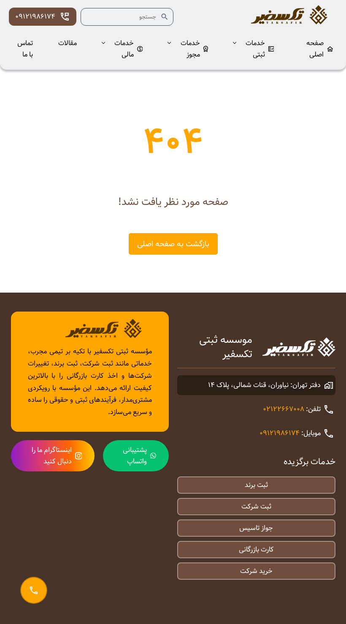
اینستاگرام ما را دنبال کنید (52, 455)
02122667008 (283, 409)
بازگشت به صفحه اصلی (173, 243)
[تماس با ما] (33, 590)
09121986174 (35, 16)
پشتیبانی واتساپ (135, 455)
